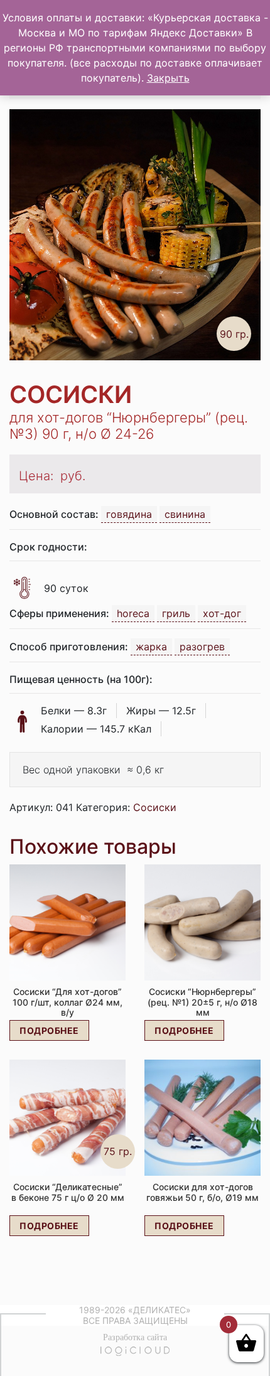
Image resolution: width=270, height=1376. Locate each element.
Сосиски (154, 807)
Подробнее (49, 1030)
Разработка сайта (135, 1337)
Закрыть (168, 78)
